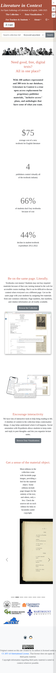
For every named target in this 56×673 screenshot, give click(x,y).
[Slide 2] (17, 597)
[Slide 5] (30, 597)
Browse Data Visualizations (28, 440)
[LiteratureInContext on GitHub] (25, 637)
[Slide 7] (39, 597)
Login (10, 25)
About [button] (37, 20)
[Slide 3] (21, 597)
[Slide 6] (34, 597)
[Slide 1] (12, 597)
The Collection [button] (12, 14)
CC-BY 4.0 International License (15, 653)
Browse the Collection (28, 308)
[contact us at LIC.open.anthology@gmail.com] (30, 637)
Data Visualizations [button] (33, 14)
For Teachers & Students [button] (17, 20)
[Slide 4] (26, 597)
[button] (47, 19)
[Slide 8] (43, 597)
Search (50, 35)
